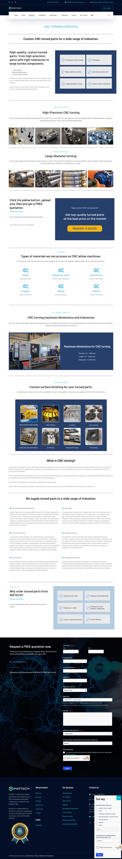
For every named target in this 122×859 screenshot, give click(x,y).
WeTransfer (83, 705)
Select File (66, 696)
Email (100, 811)
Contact (38, 813)
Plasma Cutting (67, 816)
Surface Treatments (69, 820)
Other (100, 825)
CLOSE (118, 797)
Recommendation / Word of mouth (108, 816)
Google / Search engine (105, 808)
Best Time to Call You (69, 687)
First (64, 648)
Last (89, 648)
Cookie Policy (29, 856)
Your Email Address (71, 667)
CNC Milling (66, 797)
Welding (65, 805)
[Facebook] (9, 2)
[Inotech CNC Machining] (15, 8)
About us (39, 793)
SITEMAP (39, 825)
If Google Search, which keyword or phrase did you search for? (80, 740)
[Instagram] (12, 2)
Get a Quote (107, 8)
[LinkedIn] (15, 2)
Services (38, 797)
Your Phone (66, 677)
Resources (39, 805)
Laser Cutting (66, 812)
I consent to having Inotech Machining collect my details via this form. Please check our (89, 753)
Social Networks (103, 819)
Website (101, 822)
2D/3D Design (67, 793)
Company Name (67, 658)
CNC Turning (66, 801)
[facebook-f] (90, 823)
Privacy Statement (40, 856)
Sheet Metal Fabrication (70, 808)
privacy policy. (72, 754)
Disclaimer (50, 856)
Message (68, 710)
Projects (38, 801)
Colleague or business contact (107, 814)
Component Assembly (69, 824)
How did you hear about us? (73, 730)
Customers (39, 809)
